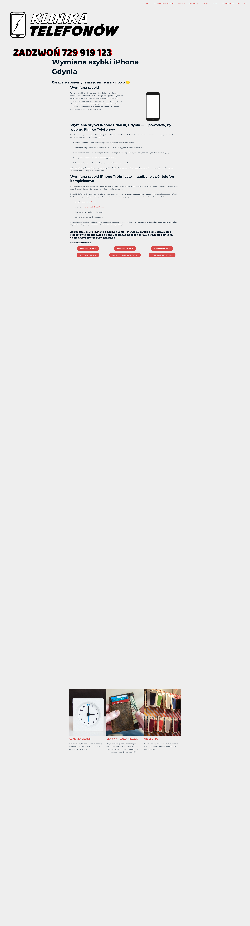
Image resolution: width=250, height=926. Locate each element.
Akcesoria (192, 3)
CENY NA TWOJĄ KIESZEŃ (122, 739)
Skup (146, 3)
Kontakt (215, 3)
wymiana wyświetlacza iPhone (92, 207)
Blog (245, 3)
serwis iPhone (91, 202)
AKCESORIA (151, 739)
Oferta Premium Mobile (231, 3)
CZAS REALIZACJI (80, 739)
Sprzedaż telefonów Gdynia (164, 3)
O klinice (205, 3)
